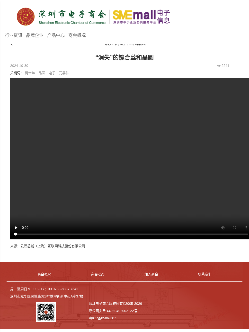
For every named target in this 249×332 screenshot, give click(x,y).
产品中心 (56, 35)
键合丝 (30, 73)
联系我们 (205, 274)
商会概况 (77, 35)
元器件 (64, 73)
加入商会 (151, 274)
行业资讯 (13, 35)
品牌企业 (35, 35)
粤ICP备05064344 (103, 318)
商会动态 (98, 274)
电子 (52, 73)
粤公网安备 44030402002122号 (113, 311)
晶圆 (41, 73)
